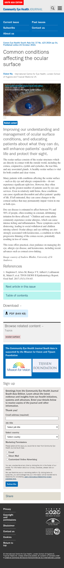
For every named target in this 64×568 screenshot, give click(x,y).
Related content (10, 123)
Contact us (38, 27)
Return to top (8, 544)
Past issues (38, 22)
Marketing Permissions (16, 442)
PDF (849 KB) (17, 313)
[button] (32, 361)
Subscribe (9, 27)
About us (8, 33)
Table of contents (17, 295)
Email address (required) (17, 415)
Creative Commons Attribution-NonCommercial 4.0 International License (32, 558)
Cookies (7, 537)
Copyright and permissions (9, 517)
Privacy (7, 509)
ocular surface (13, 337)
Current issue (11, 22)
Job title (9, 423)
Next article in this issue (21, 286)
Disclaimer (8, 526)
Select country (12, 433)
